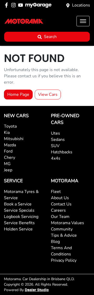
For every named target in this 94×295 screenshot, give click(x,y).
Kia (7, 132)
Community (62, 229)
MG (7, 164)
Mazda (10, 145)
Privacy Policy (64, 260)
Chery (9, 157)
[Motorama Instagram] (14, 5)
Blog (55, 241)
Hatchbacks (61, 152)
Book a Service (18, 204)
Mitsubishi (14, 139)
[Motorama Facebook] (7, 5)
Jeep (8, 170)
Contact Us (61, 204)
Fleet (56, 191)
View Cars (47, 94)
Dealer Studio (37, 290)
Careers (58, 210)
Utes (55, 133)
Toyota (10, 126)
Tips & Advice (64, 235)
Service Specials (19, 210)
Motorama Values (67, 223)
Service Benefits (19, 223)
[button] (83, 21)
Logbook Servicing (21, 216)
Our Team (60, 216)
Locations (81, 5)
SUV (55, 146)
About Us (60, 198)
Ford (8, 151)
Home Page (18, 94)
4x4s (55, 158)
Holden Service (18, 229)
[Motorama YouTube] (21, 5)
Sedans (58, 139)
